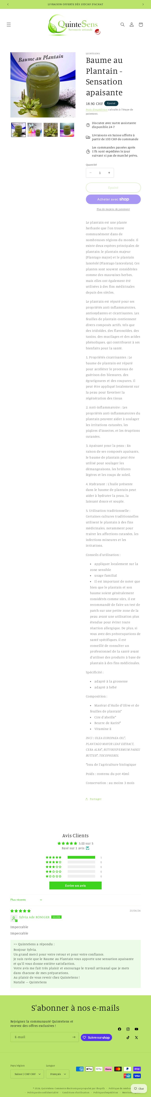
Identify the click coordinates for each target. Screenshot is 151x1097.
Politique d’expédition (105, 1092)
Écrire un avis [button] (75, 885)
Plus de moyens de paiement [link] (113, 209)
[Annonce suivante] (143, 4)
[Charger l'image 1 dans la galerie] (18, 130)
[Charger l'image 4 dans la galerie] (67, 130)
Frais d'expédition (97, 109)
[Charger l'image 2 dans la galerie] (35, 130)
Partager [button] (96, 799)
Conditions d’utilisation (75, 1092)
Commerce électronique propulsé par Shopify (80, 1088)
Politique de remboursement (125, 1088)
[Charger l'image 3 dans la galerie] (51, 130)
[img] (20, 911)
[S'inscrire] (73, 1037)
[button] (8, 24)
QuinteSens (47, 1088)
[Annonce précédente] (8, 4)
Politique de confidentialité (42, 1092)
